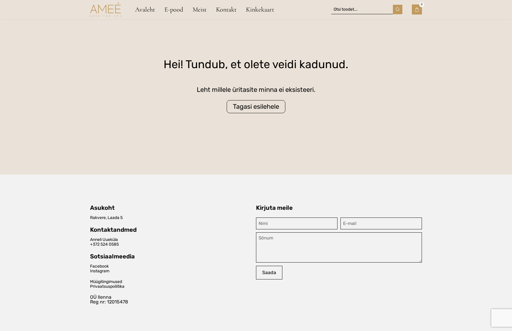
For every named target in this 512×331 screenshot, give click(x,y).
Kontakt (226, 9)
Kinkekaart (260, 9)
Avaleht (145, 9)
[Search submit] (397, 9)
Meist (200, 9)
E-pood (173, 9)
